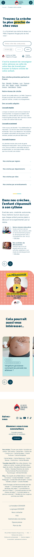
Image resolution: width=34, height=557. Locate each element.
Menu (3, 2)
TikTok (30, 418)
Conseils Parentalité (17, 478)
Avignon (4, 87)
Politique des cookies (17, 535)
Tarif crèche (11, 451)
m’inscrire (17, 438)
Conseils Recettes (23, 481)
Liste (27, 49)
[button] (3, 2)
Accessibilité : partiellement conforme (17, 539)
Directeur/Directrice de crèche (20, 469)
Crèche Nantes (8, 458)
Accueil (19, 2)
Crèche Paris (19, 451)
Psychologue (11, 473)
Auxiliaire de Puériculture (22, 465)
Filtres (7, 49)
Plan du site (17, 525)
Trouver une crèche (16, 449)
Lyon (21, 83)
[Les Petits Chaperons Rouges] (17, 408)
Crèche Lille (27, 451)
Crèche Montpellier (20, 455)
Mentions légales (25, 537)
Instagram (17, 418)
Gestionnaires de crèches (17, 519)
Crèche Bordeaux (19, 453)
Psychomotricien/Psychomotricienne (17, 471)
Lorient (17, 85)
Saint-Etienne (12, 87)
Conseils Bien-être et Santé (18, 479)
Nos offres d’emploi (22, 463)
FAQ (17, 516)
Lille (3, 85)
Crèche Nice (14, 460)
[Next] (10, 263)
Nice (7, 85)
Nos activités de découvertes (6, 245)
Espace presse (17, 522)
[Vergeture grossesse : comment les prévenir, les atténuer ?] (16, 347)
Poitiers (19, 87)
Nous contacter (17, 512)
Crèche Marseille (24, 460)
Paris (3, 83)
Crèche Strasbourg (19, 458)
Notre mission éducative (6, 230)
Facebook (28, 418)
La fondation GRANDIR (17, 506)
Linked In (20, 418)
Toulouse (26, 83)
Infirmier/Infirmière (21, 473)
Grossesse (8, 359)
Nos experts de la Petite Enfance (15, 476)
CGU (28, 532)
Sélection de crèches (31, 2)
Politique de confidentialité (11, 537)
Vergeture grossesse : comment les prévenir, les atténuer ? (16, 368)
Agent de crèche (8, 467)
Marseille (8, 83)
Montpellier (23, 85)
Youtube (24, 418)
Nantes (12, 85)
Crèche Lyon (9, 453)
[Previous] (4, 263)
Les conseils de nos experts (12, 362)
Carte (19, 49)
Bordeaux (15, 83)
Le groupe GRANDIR (17, 509)
